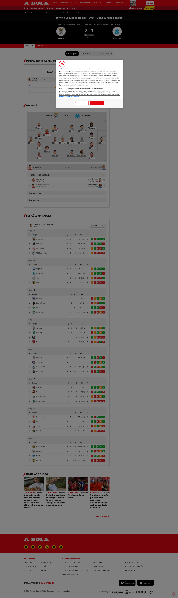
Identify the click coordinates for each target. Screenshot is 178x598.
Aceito (97, 103)
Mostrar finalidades (81, 103)
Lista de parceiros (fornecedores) (69, 96)
